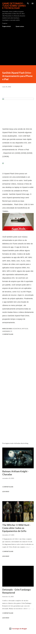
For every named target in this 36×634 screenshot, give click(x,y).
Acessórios (17, 328)
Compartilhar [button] (7, 334)
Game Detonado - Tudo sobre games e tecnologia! (14, 5)
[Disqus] (18, 362)
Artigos (25, 328)
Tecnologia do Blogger (19, 629)
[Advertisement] (18, 45)
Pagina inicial (6, 26)
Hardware (6, 331)
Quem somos (20, 26)
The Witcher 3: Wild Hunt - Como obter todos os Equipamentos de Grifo (16, 528)
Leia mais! (5, 491)
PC (11, 331)
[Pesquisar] (28, 3)
